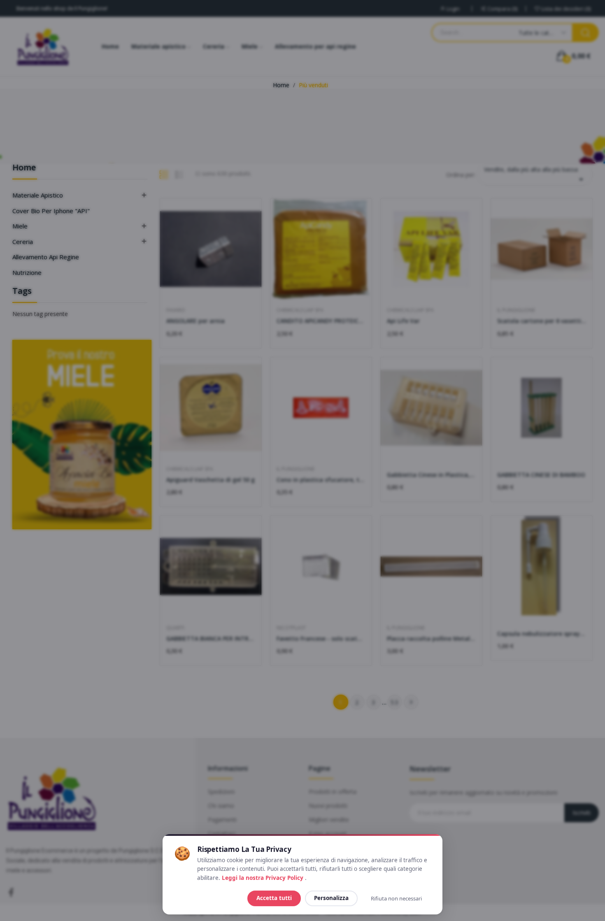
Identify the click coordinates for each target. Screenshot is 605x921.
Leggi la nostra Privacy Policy (263, 877)
